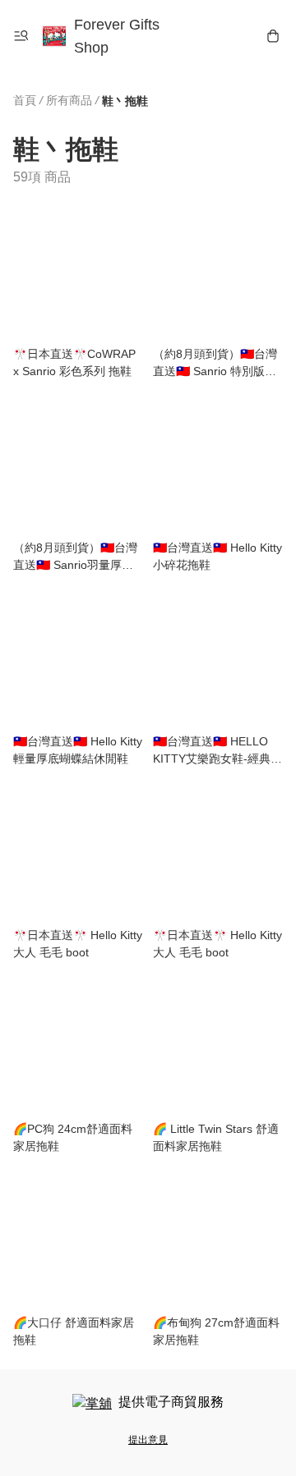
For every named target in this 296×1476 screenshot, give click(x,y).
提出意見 (148, 1440)
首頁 (24, 100)
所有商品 (69, 100)
